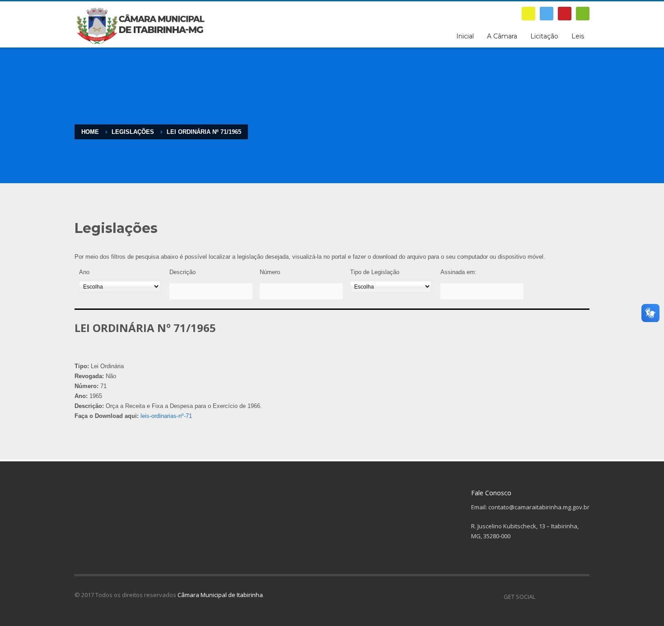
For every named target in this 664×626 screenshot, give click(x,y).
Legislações (133, 131)
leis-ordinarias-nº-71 (166, 416)
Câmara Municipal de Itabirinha (220, 595)
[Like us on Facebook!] (542, 596)
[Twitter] (546, 13)
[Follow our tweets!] (555, 596)
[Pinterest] (564, 13)
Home (90, 131)
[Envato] (582, 13)
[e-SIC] (528, 13)
